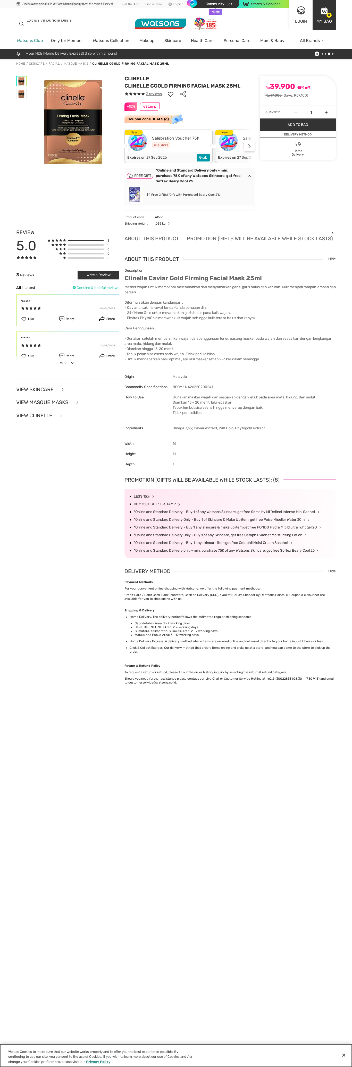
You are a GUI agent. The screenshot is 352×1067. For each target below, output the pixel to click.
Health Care (202, 40)
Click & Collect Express (146, 648)
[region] (176, 1055)
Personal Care (237, 40)
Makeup (147, 40)
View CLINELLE (35, 415)
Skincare (172, 40)
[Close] (343, 1055)
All (18, 288)
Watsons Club (30, 40)
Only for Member (67, 40)
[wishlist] (170, 94)
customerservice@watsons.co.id (152, 682)
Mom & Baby (272, 40)
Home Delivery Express (146, 641)
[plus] (326, 112)
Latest (29, 288)
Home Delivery (140, 617)
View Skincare (35, 389)
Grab (203, 157)
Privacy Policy (98, 1062)
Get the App (130, 4)
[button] (324, 15)
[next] (249, 146)
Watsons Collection (111, 40)
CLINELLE (136, 78)
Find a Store (153, 4)
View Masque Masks (43, 402)
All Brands (310, 40)
